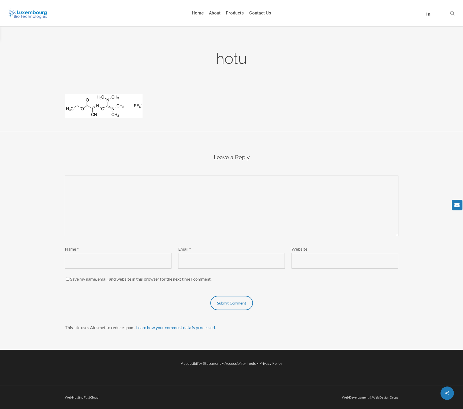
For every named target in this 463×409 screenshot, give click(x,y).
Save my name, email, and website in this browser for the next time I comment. (140, 278)
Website (299, 248)
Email (184, 248)
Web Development (355, 397)
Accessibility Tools (240, 363)
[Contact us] (457, 205)
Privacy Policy (270, 363)
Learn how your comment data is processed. (176, 327)
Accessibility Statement (201, 363)
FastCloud (91, 397)
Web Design (380, 397)
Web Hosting (74, 397)
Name (72, 248)
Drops (394, 397)
